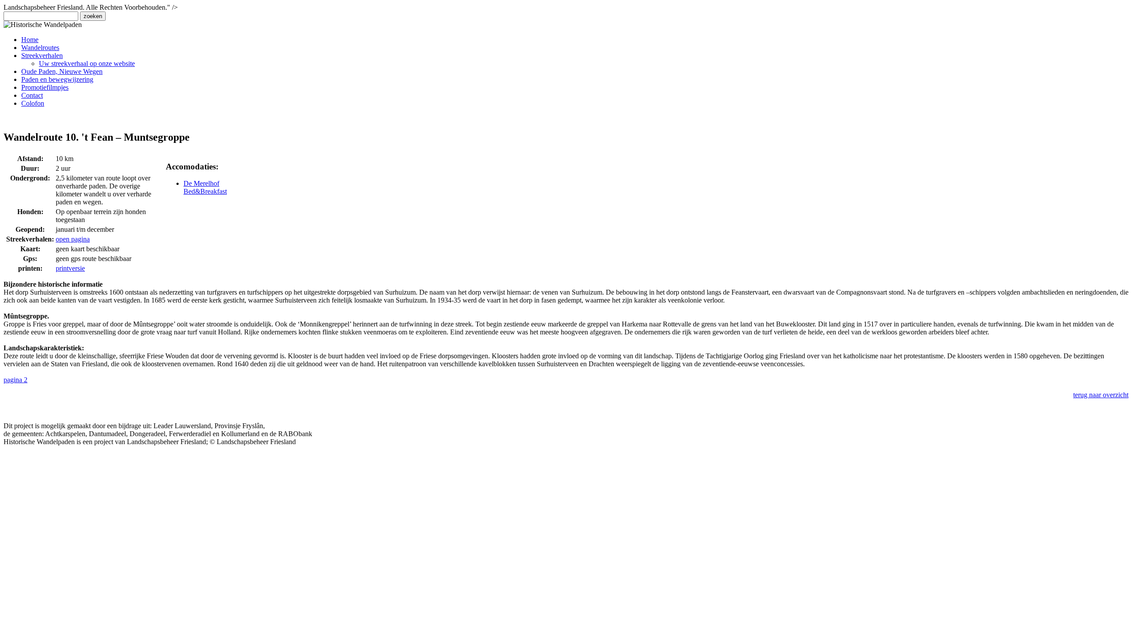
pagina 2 (15, 380)
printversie (70, 268)
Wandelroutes (40, 47)
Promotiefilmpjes (45, 87)
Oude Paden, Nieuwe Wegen (62, 71)
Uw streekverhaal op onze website (87, 63)
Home (29, 39)
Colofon (32, 103)
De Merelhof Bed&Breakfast (205, 187)
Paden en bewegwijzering (57, 79)
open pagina (73, 239)
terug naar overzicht (1100, 395)
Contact (32, 95)
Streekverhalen (42, 55)
